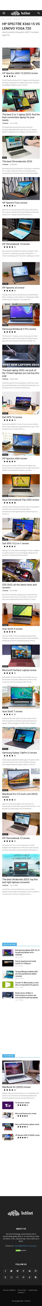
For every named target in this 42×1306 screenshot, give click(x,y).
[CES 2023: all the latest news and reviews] (21, 570)
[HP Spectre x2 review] (21, 273)
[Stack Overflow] (29, 1277)
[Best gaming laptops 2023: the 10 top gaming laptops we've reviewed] (7, 952)
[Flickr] (17, 1277)
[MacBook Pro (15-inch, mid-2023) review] (21, 779)
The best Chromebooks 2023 (17, 161)
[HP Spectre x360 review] (21, 444)
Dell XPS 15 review (12, 417)
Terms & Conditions (9, 1290)
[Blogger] (35, 1277)
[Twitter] (11, 1271)
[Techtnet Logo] (21, 1215)
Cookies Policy (32, 1290)
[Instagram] (35, 1271)
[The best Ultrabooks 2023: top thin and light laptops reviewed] (21, 865)
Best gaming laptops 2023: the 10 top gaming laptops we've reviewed (27, 952)
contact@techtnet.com (22, 1246)
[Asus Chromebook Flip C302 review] (21, 485)
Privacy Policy (22, 1290)
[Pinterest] (23, 1271)
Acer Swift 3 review (12, 629)
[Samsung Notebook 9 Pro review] (21, 314)
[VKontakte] (29, 1271)
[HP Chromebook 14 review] (21, 229)
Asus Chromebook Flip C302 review (20, 499)
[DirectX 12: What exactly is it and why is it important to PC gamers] (7, 985)
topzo (34, 1246)
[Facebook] (5, 1271)
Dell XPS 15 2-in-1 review (15, 543)
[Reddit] (11, 1277)
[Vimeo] (17, 1271)
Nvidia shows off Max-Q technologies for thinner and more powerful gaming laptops (26, 995)
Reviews (5, 69)
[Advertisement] (21, 1028)
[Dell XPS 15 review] (21, 403)
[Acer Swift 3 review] (21, 614)
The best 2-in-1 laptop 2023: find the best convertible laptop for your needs (21, 117)
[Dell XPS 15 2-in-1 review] (21, 529)
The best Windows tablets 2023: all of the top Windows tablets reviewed (26, 974)
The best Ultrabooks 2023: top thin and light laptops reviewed (20, 881)
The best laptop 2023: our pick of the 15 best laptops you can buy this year (20, 373)
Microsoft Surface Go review (25, 1113)
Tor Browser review (22, 1103)
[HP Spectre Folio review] (21, 188)
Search (9, 19)
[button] (39, 13)
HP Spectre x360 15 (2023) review (20, 73)
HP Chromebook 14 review (16, 244)
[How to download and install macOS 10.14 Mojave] (7, 963)
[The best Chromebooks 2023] (21, 147)
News (4, 110)
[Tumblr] (5, 1277)
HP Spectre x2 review (13, 287)
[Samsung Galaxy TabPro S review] (21, 738)
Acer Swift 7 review (12, 711)
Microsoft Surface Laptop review (19, 670)
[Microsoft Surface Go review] (7, 1115)
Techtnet (5, 123)
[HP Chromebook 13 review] (21, 824)
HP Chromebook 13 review (16, 838)
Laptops (5, 1083)
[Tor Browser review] (7, 1105)
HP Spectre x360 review (14, 458)
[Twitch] (23, 1277)
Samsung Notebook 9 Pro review (19, 329)
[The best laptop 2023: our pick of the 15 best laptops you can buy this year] (21, 356)
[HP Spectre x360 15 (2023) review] (21, 59)
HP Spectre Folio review (14, 202)
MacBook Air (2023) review (16, 1087)
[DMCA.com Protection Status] (21, 1251)
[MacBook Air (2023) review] (21, 1072)
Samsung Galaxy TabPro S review (19, 752)
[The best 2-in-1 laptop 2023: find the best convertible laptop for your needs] (21, 100)
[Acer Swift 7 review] (21, 697)
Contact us (21, 1292)
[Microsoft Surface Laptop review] (21, 656)
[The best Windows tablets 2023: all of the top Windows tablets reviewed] (7, 974)
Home (3, 19)
